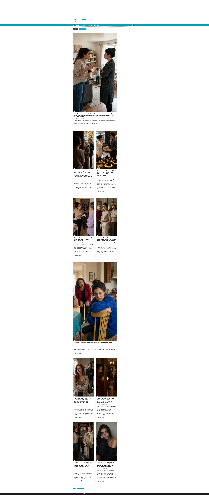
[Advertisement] (104, 8)
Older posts (76, 488)
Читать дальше (79, 192)
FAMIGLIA (77, 25)
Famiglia (97, 25)
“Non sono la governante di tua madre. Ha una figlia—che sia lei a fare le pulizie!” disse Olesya (83, 239)
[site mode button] (133, 25)
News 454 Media (79, 20)
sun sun (82, 118)
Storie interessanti (91, 25)
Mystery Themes (93, 493)
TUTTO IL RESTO (84, 25)
